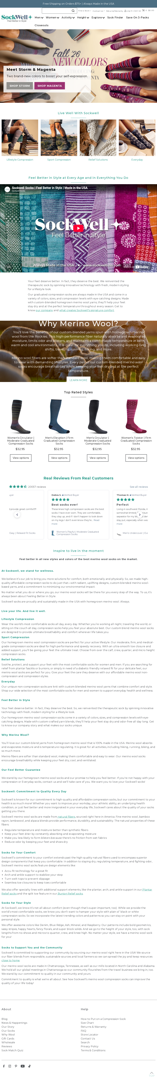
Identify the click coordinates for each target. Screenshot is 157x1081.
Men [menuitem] (37, 17)
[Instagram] (9, 1067)
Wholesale (8, 1042)
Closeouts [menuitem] (41, 25)
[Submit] (73, 10)
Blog (5, 1019)
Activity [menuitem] (67, 17)
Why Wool (8, 1034)
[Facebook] (4, 1067)
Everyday (137, 159)
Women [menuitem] (51, 17)
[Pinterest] (16, 1067)
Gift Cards (8, 1038)
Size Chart (87, 1022)
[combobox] (59, 11)
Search (85, 1042)
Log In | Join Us (134, 11)
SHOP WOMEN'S (22, 85)
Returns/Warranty (114, 11)
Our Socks (8, 1030)
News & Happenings (14, 1022)
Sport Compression (59, 159)
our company (44, 310)
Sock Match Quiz (12, 1050)
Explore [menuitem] (97, 17)
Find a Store (84, 10)
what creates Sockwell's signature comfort (86, 310)
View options (21, 457)
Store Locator (89, 1034)
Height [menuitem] (81, 17)
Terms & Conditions (93, 1050)
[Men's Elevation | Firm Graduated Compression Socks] (59, 416)
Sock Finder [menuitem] (115, 17)
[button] (17, 515)
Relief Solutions (98, 159)
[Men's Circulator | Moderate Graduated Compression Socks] (97, 416)
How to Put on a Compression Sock (103, 1019)
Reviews (7, 1046)
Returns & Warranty (93, 1026)
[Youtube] (23, 1067)
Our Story (8, 1026)
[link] (78, 533)
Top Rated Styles (78, 392)
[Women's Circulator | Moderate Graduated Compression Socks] (20, 416)
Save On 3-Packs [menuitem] (137, 17)
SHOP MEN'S (51, 85)
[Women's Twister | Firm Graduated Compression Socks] (136, 416)
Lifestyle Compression (20, 159)
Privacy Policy (90, 1046)
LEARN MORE (78, 380)
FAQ (83, 1030)
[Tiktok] (29, 1067)
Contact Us (98, 11)
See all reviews (139, 486)
